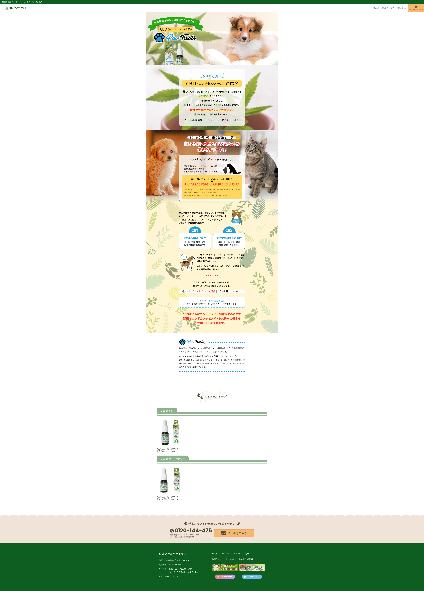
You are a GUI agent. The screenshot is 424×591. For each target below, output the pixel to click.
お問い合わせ (229, 559)
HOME (215, 554)
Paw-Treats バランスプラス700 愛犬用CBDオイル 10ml (169, 450)
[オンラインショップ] (416, 8)
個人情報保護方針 (246, 559)
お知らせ (215, 559)
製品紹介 (225, 554)
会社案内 (237, 554)
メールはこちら (237, 533)
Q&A (247, 554)
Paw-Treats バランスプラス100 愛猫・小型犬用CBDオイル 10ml (170, 498)
